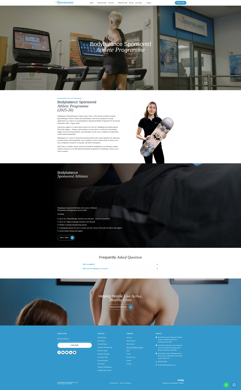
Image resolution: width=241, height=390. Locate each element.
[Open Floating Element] (234, 385)
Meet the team (102, 3)
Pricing (131, 3)
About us (129, 337)
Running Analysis (103, 360)
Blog (128, 350)
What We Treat (122, 3)
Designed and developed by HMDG (173, 383)
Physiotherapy (102, 337)
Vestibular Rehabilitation (105, 367)
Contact (148, 3)
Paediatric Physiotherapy (105, 347)
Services (111, 3)
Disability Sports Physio (104, 370)
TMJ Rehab (101, 364)
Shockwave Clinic (103, 357)
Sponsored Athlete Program (135, 347)
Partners (129, 364)
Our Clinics (138, 3)
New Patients (130, 344)
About (91, 3)
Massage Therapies (103, 354)
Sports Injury (101, 341)
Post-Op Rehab (102, 344)
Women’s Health (102, 350)
